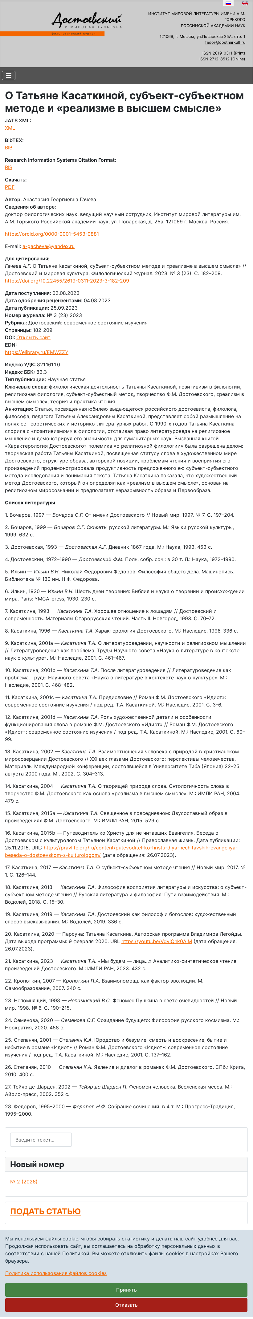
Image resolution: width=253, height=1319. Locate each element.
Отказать (126, 1305)
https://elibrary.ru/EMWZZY (36, 352)
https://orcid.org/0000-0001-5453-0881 (52, 234)
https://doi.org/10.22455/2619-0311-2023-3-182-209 (67, 281)
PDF (9, 187)
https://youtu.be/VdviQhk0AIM (156, 941)
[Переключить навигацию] (8, 75)
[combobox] (41, 1139)
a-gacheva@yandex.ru (48, 246)
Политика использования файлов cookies (56, 1273)
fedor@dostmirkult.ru (225, 42)
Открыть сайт (33, 337)
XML (10, 128)
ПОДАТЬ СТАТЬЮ (45, 1211)
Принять (126, 1290)
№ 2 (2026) (24, 1182)
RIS (8, 167)
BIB (8, 148)
